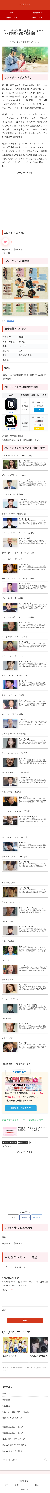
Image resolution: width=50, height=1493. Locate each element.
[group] (15, 1349)
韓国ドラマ (24, 1142)
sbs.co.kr (10, 321)
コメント (7, 1290)
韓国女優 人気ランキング (12, 1433)
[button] (44, 1349)
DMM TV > (39, 428)
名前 (4, 1310)
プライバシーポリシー (12, 1485)
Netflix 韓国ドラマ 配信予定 (13, 1439)
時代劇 (14, 1142)
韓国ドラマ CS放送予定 (12, 1418)
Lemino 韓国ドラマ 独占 (12, 1451)
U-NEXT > (39, 410)
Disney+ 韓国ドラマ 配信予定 (14, 1445)
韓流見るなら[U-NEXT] (21, 1108)
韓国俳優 (6, 1400)
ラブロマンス (8, 1146)
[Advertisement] (25, 203)
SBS (33, 1142)
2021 (6, 1142)
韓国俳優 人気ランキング (12, 1427)
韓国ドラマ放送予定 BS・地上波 (15, 1412)
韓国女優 (6, 1406)
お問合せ (37, 1485)
